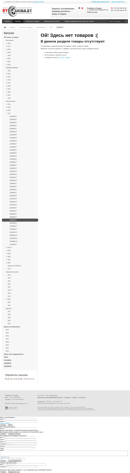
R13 (9, 71)
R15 (9, 43)
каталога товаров (64, 57)
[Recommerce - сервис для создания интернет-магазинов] (6, 409)
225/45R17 (13, 156)
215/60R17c (14, 238)
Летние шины (10, 101)
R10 (9, 275)
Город (2, 448)
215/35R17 (13, 135)
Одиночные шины (12, 272)
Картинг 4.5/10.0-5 (14, 266)
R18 (9, 49)
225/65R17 (13, 168)
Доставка (68, 397)
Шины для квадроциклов (13, 354)
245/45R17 (13, 192)
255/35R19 (7, 366)
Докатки (8, 308)
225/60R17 (13, 165)
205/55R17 (13, 132)
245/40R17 (13, 189)
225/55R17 (13, 162)
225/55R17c (14, 235)
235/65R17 (13, 186)
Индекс (2, 446)
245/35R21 (7, 363)
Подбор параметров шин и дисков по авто (79, 21)
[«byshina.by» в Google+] (82, 8)
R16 (9, 65)
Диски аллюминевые (12, 327)
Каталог (18, 21)
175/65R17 (13, 244)
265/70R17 (13, 223)
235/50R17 (13, 177)
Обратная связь (92, 12)
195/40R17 (13, 116)
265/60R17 (13, 214)
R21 (9, 58)
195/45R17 (13, 119)
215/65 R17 (13, 232)
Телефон (2, 444)
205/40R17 (13, 122)
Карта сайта (53, 395)
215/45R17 (13, 141)
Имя (1, 437)
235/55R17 (13, 180)
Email (2, 419)
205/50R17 (13, 128)
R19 (9, 52)
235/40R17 (13, 171)
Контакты (82, 397)
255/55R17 (13, 211)
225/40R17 (13, 153)
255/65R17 (13, 217)
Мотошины (10, 40)
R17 (9, 46)
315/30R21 (7, 360)
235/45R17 (13, 174)
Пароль (2, 421)
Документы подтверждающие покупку (50, 397)
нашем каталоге (39, 1)
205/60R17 (13, 125)
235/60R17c (14, 241)
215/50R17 (13, 144)
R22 (9, 61)
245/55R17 (13, 196)
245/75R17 (13, 199)
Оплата (75, 397)
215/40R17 (13, 138)
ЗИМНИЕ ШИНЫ (12, 68)
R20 (9, 55)
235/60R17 (13, 183)
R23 (9, 269)
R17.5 (10, 247)
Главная (7, 21)
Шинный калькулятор (51, 21)
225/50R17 (13, 159)
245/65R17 (13, 202)
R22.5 (6, 357)
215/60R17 (13, 150)
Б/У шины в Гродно (11, 37)
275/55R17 (13, 229)
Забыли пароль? (5, 423)
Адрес (2, 450)
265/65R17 (13, 220)
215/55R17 (13, 147)
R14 (9, 74)
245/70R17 (13, 205)
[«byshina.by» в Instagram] (79, 8)
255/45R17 (13, 208)
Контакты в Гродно (32, 21)
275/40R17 (13, 226)
